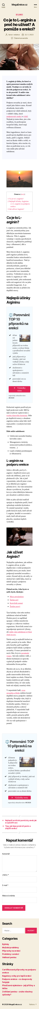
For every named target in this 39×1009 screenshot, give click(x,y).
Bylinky (19, 14)
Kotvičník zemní (16, 603)
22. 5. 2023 (29, 35)
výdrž (25, 116)
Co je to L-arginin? (16, 199)
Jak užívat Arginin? (16, 209)
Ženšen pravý (15, 606)
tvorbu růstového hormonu (16, 415)
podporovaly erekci (14, 116)
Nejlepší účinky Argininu (18, 201)
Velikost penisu (9, 957)
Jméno (5, 875)
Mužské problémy (10, 947)
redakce (16, 35)
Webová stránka (8, 896)
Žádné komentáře (21, 38)
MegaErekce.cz (19, 5)
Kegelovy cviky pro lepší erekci (16, 976)
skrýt (22, 194)
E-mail (5, 885)
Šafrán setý (14, 600)
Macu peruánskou (17, 596)
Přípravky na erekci (11, 951)
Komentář (6, 854)
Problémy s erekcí (10, 954)
